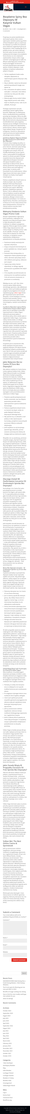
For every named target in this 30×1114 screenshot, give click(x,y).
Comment (6, 920)
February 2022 (7, 1043)
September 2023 (8, 1013)
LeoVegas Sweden (8, 1075)
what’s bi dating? (8, 998)
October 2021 (7, 1053)
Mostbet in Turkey (8, 1078)
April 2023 (6, 1023)
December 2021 (7, 1048)
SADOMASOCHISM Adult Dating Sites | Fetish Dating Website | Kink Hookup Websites (14, 983)
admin (6, 29)
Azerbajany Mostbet (9, 1065)
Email (5, 945)
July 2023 (5, 1018)
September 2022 (8, 1026)
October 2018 (7, 1056)
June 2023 (6, 1021)
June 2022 (6, 1033)
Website (5, 952)
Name (5, 937)
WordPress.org (7, 1100)
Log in (4, 1092)
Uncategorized (21, 29)
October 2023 (7, 1011)
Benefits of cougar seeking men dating (14, 991)
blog (4, 1068)
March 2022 (6, 1041)
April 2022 (6, 1038)
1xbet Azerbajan (8, 1063)
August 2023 (6, 1016)
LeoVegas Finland (8, 1073)
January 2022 (7, 1046)
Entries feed (6, 1095)
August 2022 (6, 1028)
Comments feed (7, 1097)
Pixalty (18, 1112)
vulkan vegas (18, 293)
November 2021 (8, 1051)
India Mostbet (7, 1070)
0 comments (6, 31)
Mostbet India (7, 1080)
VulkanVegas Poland (9, 1085)
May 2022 (6, 1036)
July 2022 (5, 1031)
